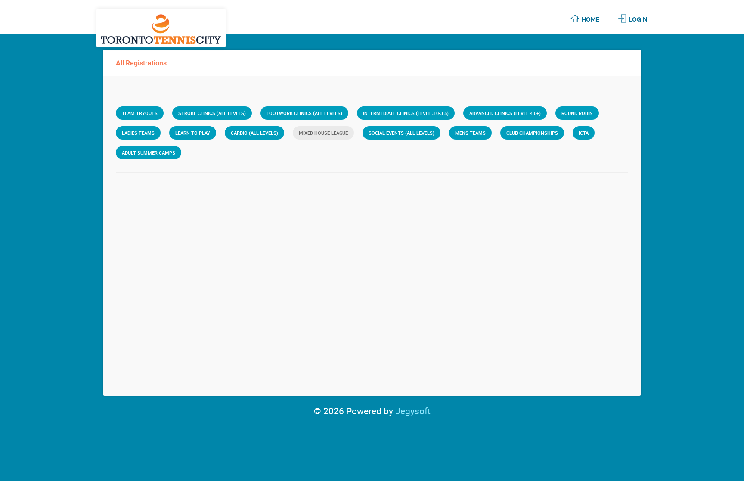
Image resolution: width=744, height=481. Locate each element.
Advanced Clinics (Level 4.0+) (505, 113)
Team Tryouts (140, 113)
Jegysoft (413, 411)
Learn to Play (192, 133)
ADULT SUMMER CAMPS (148, 152)
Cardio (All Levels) (254, 133)
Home (590, 19)
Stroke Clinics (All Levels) (212, 113)
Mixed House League (323, 133)
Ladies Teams (138, 133)
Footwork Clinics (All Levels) (304, 113)
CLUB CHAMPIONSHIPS (532, 133)
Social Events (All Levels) (401, 133)
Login (638, 19)
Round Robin (577, 113)
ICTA (584, 133)
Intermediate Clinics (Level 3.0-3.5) (406, 113)
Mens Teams (470, 133)
